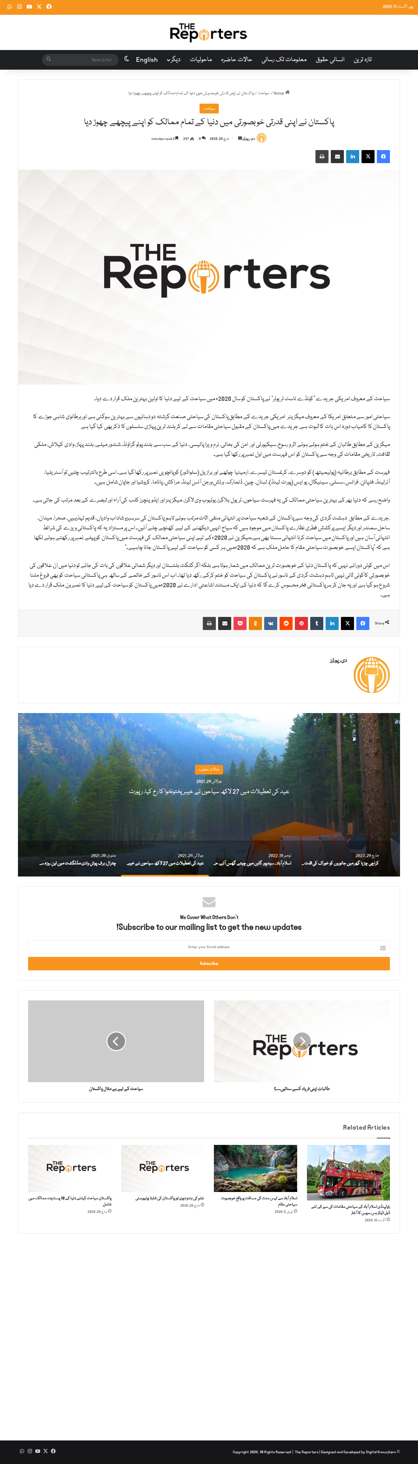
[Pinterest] (301, 623)
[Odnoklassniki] (255, 623)
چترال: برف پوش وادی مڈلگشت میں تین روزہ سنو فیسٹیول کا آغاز (209, 792)
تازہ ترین (363, 60)
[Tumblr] (316, 623)
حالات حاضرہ (236, 60)
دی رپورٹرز (249, 139)
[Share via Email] (337, 156)
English (147, 60)
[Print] (322, 156)
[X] (368, 156)
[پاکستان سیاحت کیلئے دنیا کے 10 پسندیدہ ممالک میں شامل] (69, 1168)
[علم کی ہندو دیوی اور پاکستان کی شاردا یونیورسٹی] (162, 1168)
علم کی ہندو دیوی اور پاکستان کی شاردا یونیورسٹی (170, 1198)
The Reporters (307, 1452)
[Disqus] (209, 1332)
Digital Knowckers (381, 1452)
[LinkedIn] (352, 156)
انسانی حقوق (330, 60)
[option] (209, 795)
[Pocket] (240, 623)
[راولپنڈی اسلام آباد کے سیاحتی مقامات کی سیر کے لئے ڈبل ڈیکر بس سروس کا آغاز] (348, 1172)
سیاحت (264, 93)
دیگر (176, 60)
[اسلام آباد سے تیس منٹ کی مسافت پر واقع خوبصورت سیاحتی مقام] (255, 1168)
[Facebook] (383, 156)
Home (279, 93)
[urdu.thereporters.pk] (209, 32)
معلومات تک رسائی (284, 60)
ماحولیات (201, 60)
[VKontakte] (270, 623)
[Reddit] (286, 623)
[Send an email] (240, 139)
